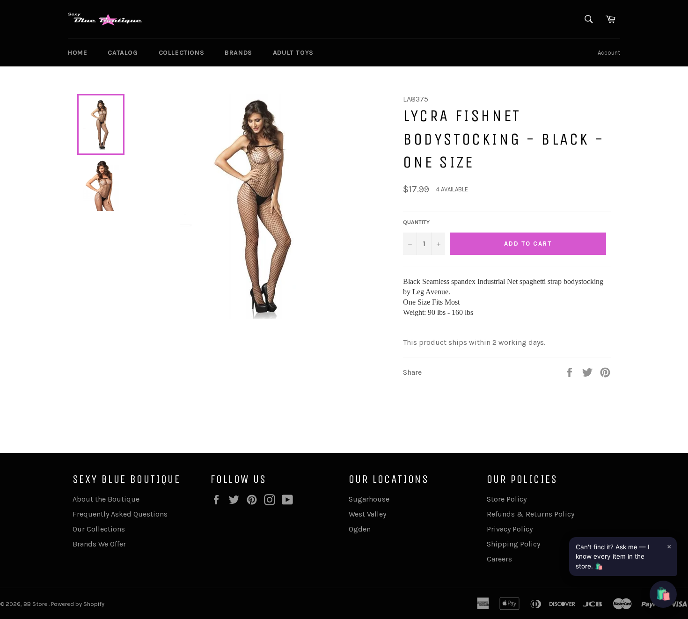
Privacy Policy (510, 528)
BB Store (36, 603)
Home (77, 53)
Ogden (360, 528)
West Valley (367, 514)
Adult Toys (293, 53)
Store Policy (507, 499)
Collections (182, 53)
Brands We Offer (99, 543)
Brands (238, 53)
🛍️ (663, 594)
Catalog (123, 53)
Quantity (416, 222)
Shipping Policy (513, 543)
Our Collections (99, 528)
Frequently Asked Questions (120, 514)
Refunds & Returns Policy (530, 514)
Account (609, 52)
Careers (499, 558)
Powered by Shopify (77, 603)
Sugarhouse (369, 499)
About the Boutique (106, 499)
